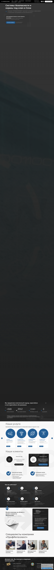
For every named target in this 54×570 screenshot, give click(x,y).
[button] (10, 23)
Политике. (50, 565)
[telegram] (41, 1)
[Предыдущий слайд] (2, 438)
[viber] (43, 1)
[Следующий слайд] (52, 438)
